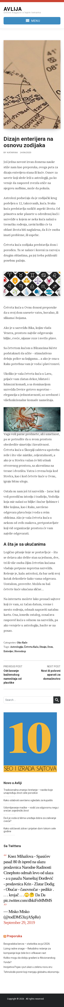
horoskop (20, 651)
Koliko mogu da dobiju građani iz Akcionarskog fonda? (29, 960)
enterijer (8, 651)
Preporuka (14, 936)
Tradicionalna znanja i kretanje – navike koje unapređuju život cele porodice (28, 791)
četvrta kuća (31, 646)
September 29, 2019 (19, 922)
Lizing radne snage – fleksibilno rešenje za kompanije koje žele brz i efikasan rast (27, 950)
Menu (35, 20)
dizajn (42, 646)
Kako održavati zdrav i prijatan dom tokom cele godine (30, 830)
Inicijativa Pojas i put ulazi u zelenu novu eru (28, 967)
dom (50, 646)
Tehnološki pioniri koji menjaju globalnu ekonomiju (31, 972)
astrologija (16, 646)
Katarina (12, 152)
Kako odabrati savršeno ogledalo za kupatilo (28, 800)
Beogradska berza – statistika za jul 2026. (27, 943)
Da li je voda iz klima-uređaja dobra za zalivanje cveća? (30, 819)
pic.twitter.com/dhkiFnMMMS (28, 900)
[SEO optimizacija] (30, 742)
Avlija (13, 8)
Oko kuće (22, 642)
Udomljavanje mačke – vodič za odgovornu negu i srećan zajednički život (31, 809)
